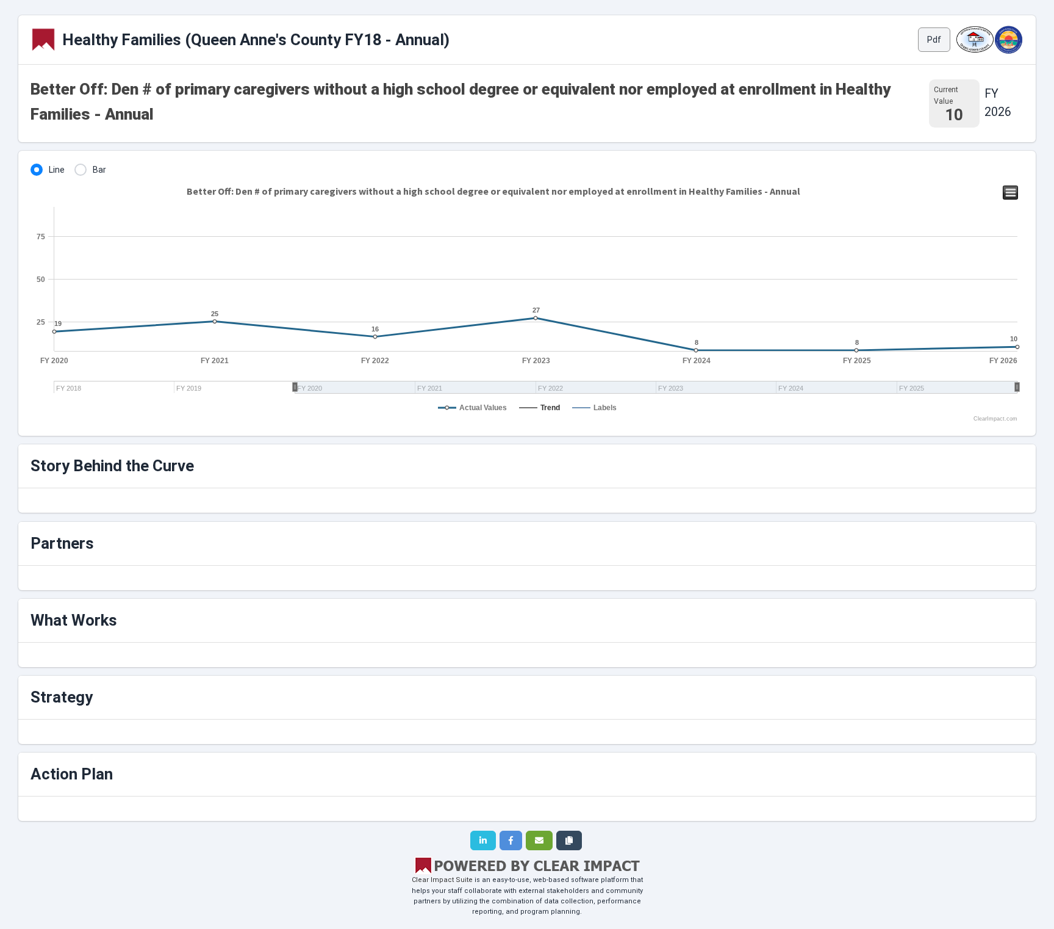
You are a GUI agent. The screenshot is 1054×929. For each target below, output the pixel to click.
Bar (99, 170)
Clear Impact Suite (442, 880)
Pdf (934, 40)
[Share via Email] (539, 840)
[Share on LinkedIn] (483, 840)
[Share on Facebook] (511, 840)
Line (57, 170)
